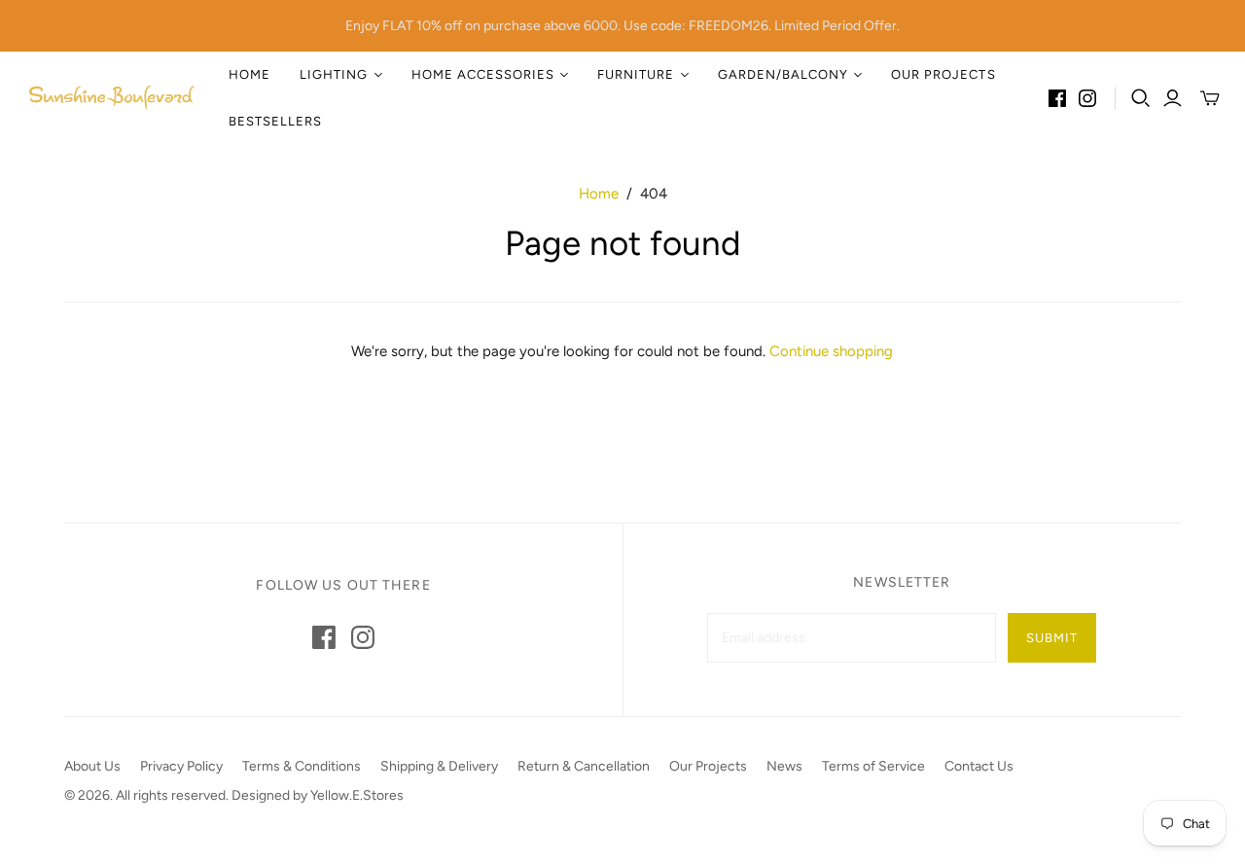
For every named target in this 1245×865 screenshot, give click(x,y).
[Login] (1172, 98)
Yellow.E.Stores (357, 795)
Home (249, 74)
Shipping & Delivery (439, 766)
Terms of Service (873, 766)
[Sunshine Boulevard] (112, 98)
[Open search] (1141, 98)
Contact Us (979, 766)
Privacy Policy (181, 766)
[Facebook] (1057, 98)
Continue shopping (831, 351)
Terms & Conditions (301, 766)
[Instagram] (1087, 98)
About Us (92, 766)
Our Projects (943, 74)
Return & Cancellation (583, 766)
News (784, 766)
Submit (1052, 638)
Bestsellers (275, 121)
